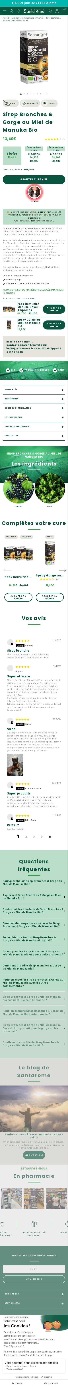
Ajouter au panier (34, 179)
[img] (22, 641)
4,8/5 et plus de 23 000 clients (34, 3)
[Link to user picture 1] (15, 765)
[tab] (21, 94)
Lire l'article (34, 1155)
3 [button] (34, 837)
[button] (52, 139)
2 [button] (26, 837)
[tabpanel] (34, 57)
